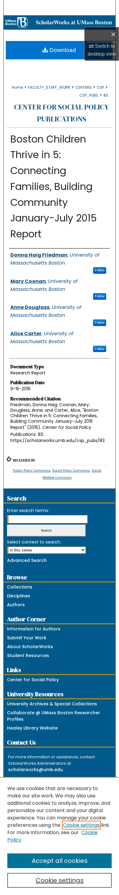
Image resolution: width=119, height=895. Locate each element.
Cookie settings (81, 825)
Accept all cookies (60, 860)
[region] (59, 836)
